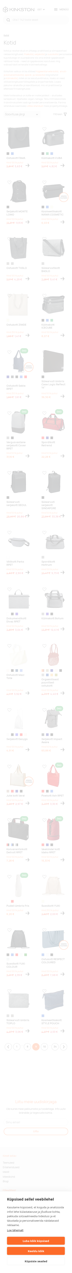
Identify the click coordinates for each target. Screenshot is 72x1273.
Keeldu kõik (36, 1251)
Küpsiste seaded (36, 1261)
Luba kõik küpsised (36, 1241)
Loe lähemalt (15, 1230)
